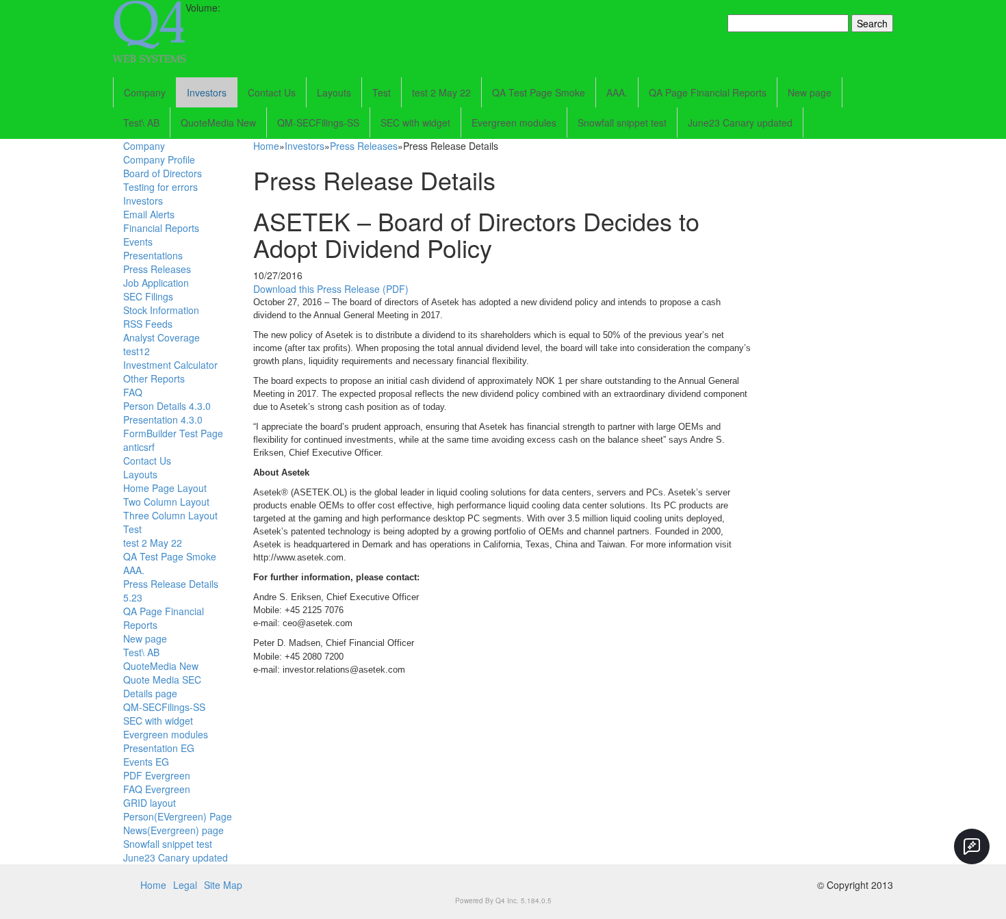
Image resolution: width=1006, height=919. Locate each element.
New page (809, 92)
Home (266, 146)
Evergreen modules (514, 122)
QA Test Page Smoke (538, 92)
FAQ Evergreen (156, 789)
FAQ (132, 392)
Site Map (223, 885)
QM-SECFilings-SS (318, 122)
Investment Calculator (170, 365)
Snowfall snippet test (622, 122)
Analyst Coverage (161, 337)
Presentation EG (158, 748)
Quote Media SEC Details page (162, 686)
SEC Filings (148, 296)
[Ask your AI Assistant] (972, 846)
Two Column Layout (166, 501)
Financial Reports (161, 228)
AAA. (617, 92)
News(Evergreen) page (173, 830)
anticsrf (139, 447)
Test (381, 92)
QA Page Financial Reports (707, 92)
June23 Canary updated (740, 122)
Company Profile (159, 159)
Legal (185, 885)
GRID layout (149, 803)
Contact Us (272, 92)
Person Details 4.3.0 (167, 406)
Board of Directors (162, 173)
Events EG (146, 761)
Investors (207, 92)
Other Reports (154, 378)
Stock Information (161, 310)
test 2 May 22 (441, 92)
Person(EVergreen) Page (177, 816)
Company (145, 92)
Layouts (334, 92)
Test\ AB (141, 122)
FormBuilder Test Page (173, 433)
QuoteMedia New (218, 122)
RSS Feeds (147, 324)
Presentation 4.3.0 (163, 419)
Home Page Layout (165, 488)
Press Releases (157, 269)
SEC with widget (415, 122)
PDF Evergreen (156, 775)
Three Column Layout (170, 515)
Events (138, 241)
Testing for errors (160, 187)
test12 (136, 351)
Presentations (153, 255)
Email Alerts (149, 214)
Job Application (156, 282)
